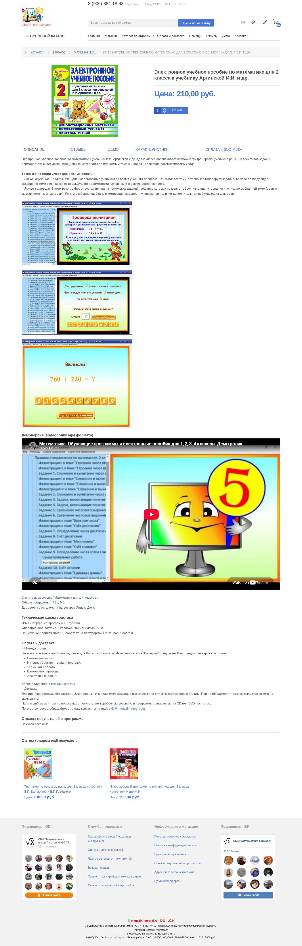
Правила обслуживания (170, 854)
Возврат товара (98, 867)
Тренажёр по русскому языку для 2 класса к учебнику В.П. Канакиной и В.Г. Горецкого (63, 789)
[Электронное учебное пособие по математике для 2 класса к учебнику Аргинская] (85, 101)
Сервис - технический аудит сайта (111, 885)
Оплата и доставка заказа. (106, 849)
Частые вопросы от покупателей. (110, 858)
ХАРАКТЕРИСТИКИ (152, 149)
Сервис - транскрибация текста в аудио (114, 876)
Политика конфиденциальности (175, 845)
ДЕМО (113, 149)
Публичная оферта (167, 881)
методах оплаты (63, 683)
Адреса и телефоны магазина (174, 872)
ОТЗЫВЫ (78, 149)
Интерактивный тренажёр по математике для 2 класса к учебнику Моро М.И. (149, 789)
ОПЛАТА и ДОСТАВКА (223, 149)
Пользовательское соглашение (175, 836)
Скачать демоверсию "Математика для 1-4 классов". (60, 597)
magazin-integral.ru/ (117, 937)
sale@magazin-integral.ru (127, 708)
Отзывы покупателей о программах (178, 863)
